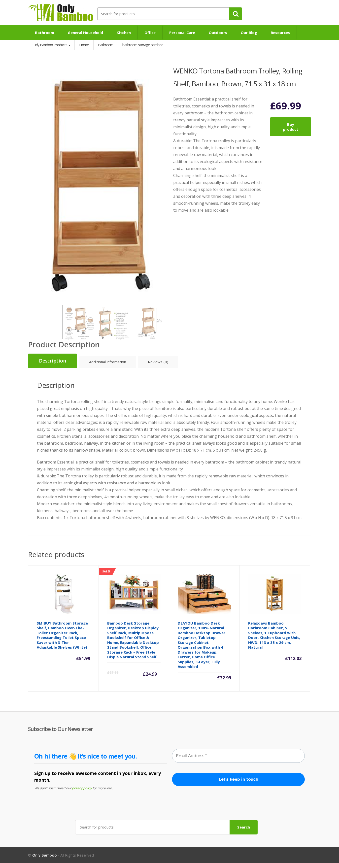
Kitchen (124, 32)
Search (243, 827)
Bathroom (44, 32)
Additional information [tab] (107, 361)
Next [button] (161, 182)
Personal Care (182, 32)
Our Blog (249, 32)
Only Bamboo (44, 855)
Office (150, 32)
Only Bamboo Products (50, 44)
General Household (85, 32)
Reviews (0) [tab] (158, 361)
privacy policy (82, 788)
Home (84, 44)
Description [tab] (52, 361)
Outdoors (218, 32)
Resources (280, 32)
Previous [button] (33, 182)
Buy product (290, 127)
